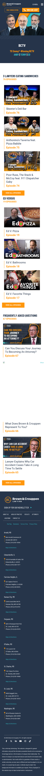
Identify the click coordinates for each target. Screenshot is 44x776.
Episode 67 (11, 355)
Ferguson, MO (8, 619)
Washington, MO (9, 708)
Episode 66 (11, 431)
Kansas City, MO (9, 597)
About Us (6, 514)
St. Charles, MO (9, 666)
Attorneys (35, 514)
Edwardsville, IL (9, 555)
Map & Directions (11, 547)
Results (27, 514)
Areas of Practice (16, 514)
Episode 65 (11, 472)
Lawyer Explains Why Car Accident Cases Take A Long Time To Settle (22, 465)
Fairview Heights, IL (10, 577)
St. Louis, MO (8, 688)
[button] (41, 4)
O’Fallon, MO (8, 644)
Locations (7, 518)
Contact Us (16, 518)
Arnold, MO (7, 532)
